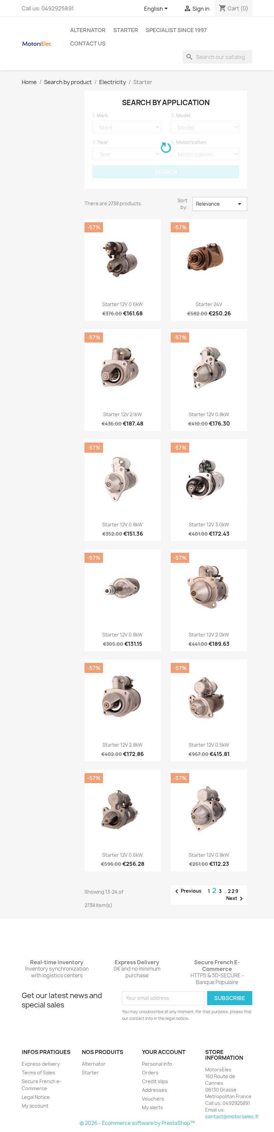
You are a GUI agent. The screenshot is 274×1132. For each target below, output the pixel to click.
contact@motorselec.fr (232, 1116)
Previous (187, 891)
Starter (125, 30)
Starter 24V (209, 304)
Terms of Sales (38, 1072)
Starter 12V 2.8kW (123, 745)
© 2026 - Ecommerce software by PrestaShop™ (137, 1123)
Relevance (220, 204)
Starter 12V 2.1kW (122, 414)
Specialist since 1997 (176, 30)
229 (233, 891)
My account (35, 1106)
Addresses (154, 1090)
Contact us (88, 43)
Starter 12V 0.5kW (209, 745)
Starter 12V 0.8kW (209, 414)
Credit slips (155, 1081)
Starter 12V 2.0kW (209, 634)
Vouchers (153, 1099)
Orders (150, 1072)
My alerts (152, 1107)
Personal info (157, 1064)
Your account (163, 1052)
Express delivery (41, 1064)
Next (235, 899)
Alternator (88, 30)
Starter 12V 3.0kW (209, 524)
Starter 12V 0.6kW (122, 304)
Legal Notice (36, 1097)
